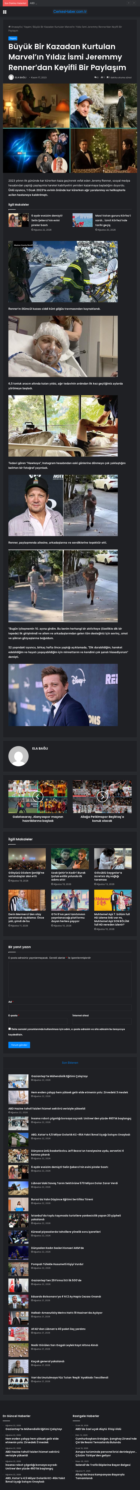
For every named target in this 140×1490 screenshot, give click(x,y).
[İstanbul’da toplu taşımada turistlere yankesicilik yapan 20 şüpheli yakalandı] (18, 1220)
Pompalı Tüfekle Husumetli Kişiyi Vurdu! (57, 1264)
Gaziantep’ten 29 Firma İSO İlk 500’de (56, 1280)
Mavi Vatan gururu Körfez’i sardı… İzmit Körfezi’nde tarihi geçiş (113, 220)
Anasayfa (16, 26)
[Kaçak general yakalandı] (18, 1366)
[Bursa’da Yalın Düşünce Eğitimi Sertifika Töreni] (18, 1204)
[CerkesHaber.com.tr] (70, 11)
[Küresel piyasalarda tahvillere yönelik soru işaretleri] (18, 1237)
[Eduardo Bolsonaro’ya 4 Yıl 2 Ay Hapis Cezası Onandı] (18, 1301)
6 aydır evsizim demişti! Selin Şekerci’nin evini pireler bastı (47, 220)
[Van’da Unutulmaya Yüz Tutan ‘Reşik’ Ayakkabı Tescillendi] (18, 1382)
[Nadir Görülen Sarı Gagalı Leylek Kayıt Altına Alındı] (18, 1350)
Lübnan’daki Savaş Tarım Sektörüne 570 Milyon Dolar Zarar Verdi (74, 1183)
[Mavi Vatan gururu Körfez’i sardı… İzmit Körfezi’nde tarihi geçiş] (83, 220)
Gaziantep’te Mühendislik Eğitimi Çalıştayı (59, 1076)
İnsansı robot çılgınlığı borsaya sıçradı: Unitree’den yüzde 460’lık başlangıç (81, 1118)
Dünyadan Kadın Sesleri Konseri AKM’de (57, 1248)
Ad (10, 1001)
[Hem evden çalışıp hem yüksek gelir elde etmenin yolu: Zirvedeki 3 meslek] (18, 1097)
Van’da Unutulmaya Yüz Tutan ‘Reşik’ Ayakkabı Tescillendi (69, 1377)
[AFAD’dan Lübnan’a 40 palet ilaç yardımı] (18, 1334)
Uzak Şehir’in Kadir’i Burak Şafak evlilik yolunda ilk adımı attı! (68, 876)
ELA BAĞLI (20, 77)
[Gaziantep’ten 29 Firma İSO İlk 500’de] (18, 1285)
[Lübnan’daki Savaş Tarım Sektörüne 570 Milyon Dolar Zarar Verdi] (18, 1188)
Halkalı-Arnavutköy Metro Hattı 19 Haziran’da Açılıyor (66, 1313)
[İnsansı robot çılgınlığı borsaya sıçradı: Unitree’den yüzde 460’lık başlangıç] (18, 1123)
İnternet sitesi (81, 1015)
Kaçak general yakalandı (47, 1361)
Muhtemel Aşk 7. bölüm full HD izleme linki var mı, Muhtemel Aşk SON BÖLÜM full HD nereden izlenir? (112, 919)
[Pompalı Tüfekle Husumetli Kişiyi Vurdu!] (18, 1269)
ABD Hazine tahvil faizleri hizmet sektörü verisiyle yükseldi (63, 3)
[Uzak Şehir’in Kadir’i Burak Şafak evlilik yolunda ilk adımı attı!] (70, 858)
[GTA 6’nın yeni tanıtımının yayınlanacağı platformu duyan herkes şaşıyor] (70, 900)
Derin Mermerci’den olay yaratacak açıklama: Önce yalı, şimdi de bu (26, 917)
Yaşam (27, 26)
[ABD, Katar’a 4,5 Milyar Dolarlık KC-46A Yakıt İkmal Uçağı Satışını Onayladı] (18, 1139)
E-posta (13, 1015)
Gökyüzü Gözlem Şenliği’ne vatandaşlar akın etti (26, 874)
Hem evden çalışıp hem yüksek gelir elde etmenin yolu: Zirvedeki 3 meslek (79, 1092)
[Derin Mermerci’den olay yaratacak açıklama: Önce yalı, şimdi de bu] (27, 900)
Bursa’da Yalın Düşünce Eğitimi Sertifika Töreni (62, 1199)
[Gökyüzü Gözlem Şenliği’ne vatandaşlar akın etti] (27, 858)
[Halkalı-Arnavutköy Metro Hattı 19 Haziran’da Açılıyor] (18, 1318)
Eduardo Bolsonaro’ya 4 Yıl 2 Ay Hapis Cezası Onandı (66, 1296)
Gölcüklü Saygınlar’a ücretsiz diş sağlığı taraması (108, 876)
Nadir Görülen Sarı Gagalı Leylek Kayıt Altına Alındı (64, 1345)
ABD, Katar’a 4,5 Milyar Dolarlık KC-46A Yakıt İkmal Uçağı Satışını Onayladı (80, 1134)
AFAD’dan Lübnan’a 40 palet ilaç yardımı (58, 1329)
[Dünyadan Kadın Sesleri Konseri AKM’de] (18, 1253)
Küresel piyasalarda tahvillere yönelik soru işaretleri (66, 1232)
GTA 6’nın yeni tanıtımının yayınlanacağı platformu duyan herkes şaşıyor (68, 917)
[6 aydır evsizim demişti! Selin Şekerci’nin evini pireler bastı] (19, 220)
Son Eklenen (70, 1062)
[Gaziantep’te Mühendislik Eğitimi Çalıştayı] (18, 1081)
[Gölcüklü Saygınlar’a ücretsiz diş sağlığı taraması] (113, 858)
